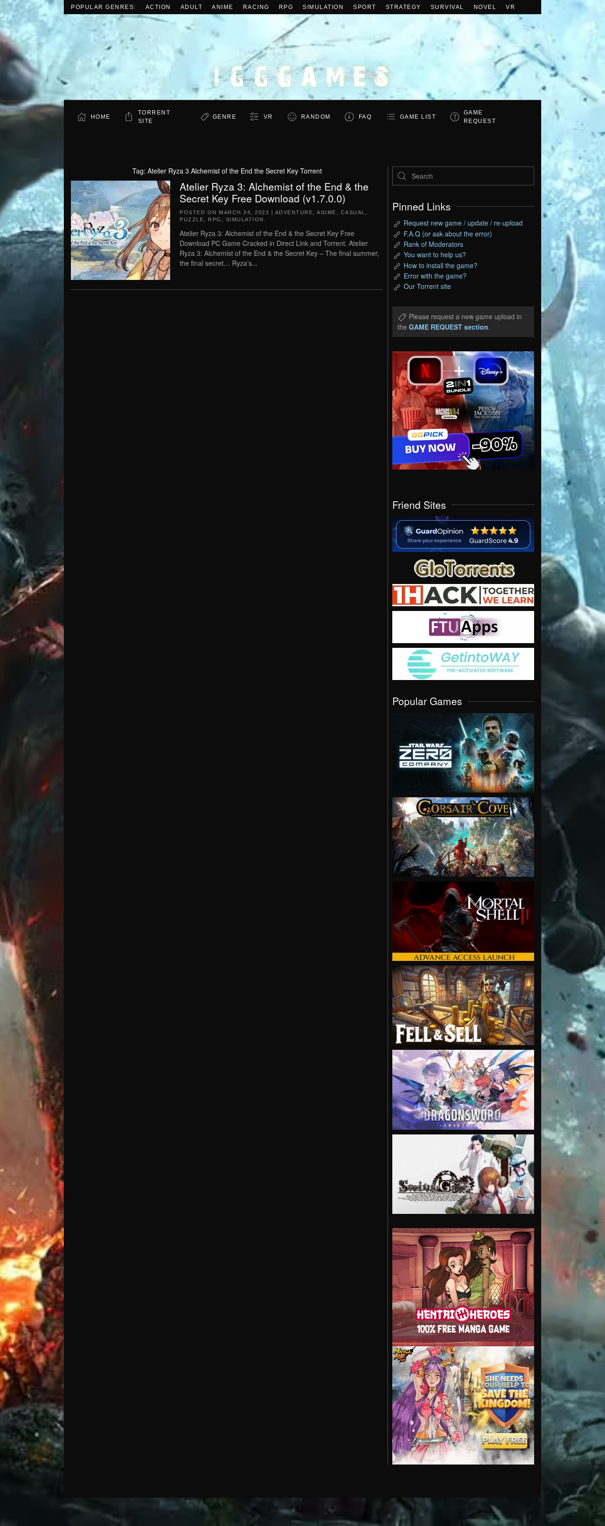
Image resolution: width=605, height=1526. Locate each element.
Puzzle (192, 219)
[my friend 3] (463, 594)
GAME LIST (418, 116)
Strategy (403, 7)
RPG (286, 7)
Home (101, 116)
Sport (364, 7)
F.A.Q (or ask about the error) (448, 233)
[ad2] (458, 1287)
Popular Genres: (103, 7)
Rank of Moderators (433, 244)
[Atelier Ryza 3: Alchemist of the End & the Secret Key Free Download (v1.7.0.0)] (120, 229)
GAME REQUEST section (448, 326)
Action (158, 7)
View (463, 750)
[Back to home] (302, 57)
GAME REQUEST (480, 116)
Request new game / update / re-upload (463, 222)
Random (316, 116)
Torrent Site (154, 116)
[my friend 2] (463, 567)
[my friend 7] (463, 663)
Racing (256, 7)
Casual (353, 212)
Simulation (323, 7)
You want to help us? (435, 254)
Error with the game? (435, 275)
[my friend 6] (463, 626)
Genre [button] (225, 116)
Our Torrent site (427, 286)
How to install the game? (440, 265)
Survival (447, 7)
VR (510, 7)
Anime (222, 7)
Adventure (294, 212)
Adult (192, 7)
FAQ (365, 116)
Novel (485, 7)
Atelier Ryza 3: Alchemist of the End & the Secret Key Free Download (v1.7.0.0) (274, 192)
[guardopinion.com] (463, 533)
